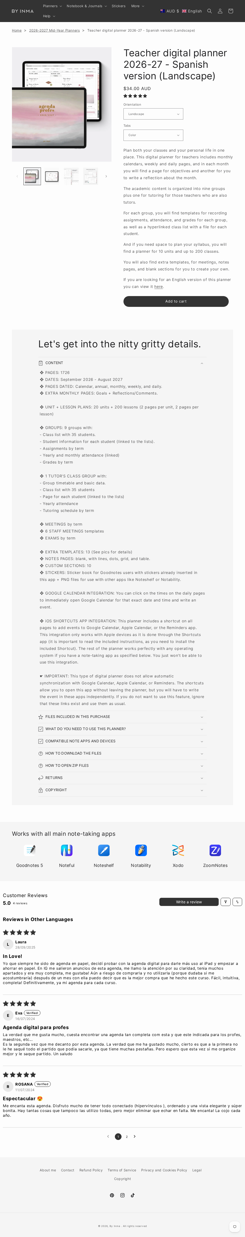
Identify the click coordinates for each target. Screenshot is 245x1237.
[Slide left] (17, 176)
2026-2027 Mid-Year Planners (54, 30)
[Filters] (226, 902)
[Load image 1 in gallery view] (32, 176)
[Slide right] (106, 176)
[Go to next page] (136, 1136)
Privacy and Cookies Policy (164, 1170)
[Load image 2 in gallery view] (51, 176)
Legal (197, 1170)
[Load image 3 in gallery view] (71, 176)
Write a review (189, 901)
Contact (67, 1170)
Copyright (122, 1179)
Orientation (132, 104)
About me (48, 1170)
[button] (52, 6)
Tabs (127, 125)
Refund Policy (91, 1170)
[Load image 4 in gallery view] (90, 176)
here (158, 286)
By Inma (115, 1226)
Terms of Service (122, 1170)
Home (17, 30)
